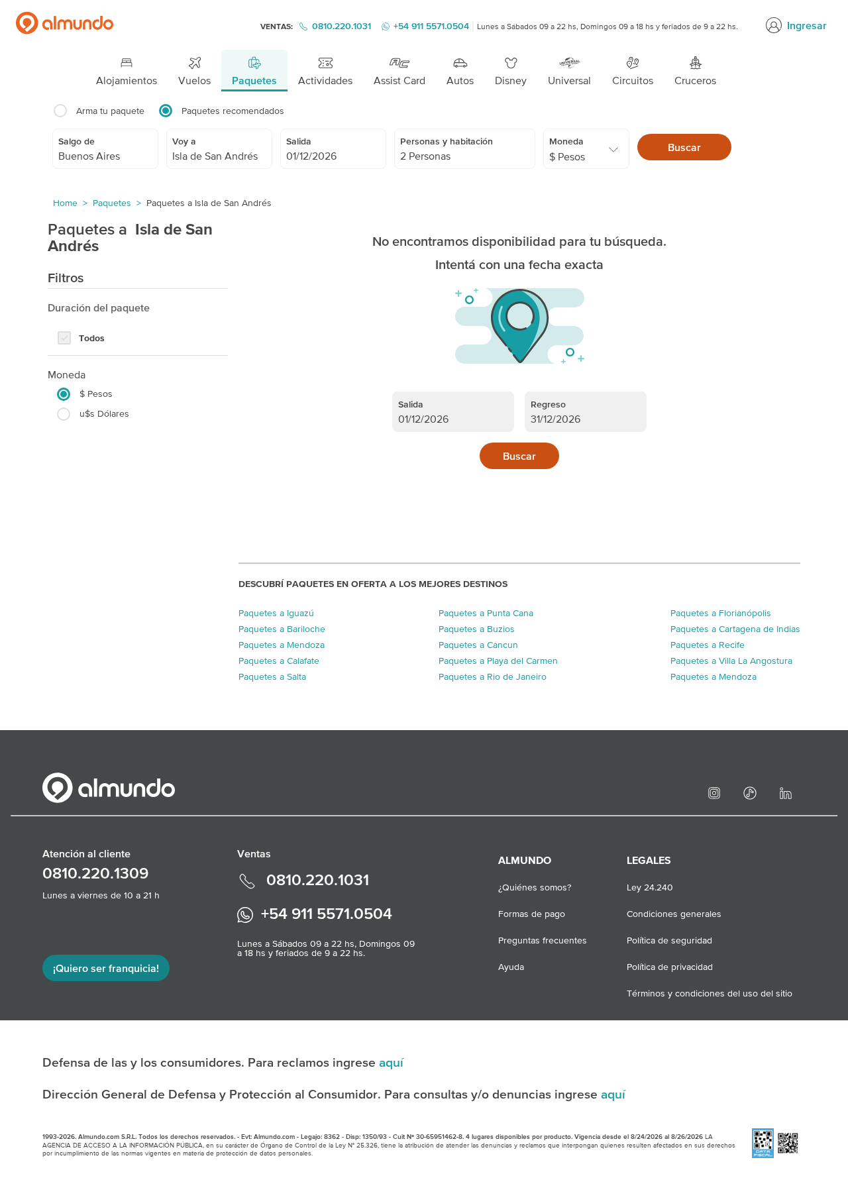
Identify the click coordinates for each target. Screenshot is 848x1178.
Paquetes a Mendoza (281, 644)
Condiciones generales (674, 913)
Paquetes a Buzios (477, 628)
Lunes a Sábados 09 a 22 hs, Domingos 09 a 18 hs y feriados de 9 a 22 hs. (607, 26)
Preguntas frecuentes (542, 940)
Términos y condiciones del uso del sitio (709, 993)
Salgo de (76, 141)
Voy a (184, 141)
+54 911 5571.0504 (324, 913)
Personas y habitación (446, 141)
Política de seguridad (669, 940)
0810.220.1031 (341, 26)
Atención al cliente (86, 853)
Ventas (254, 853)
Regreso (548, 404)
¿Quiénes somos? (534, 887)
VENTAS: (277, 26)
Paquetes (112, 202)
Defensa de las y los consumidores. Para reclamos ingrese (210, 1062)
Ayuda (511, 966)
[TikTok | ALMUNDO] (752, 792)
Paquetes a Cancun (478, 644)
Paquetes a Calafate (278, 660)
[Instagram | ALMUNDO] (716, 792)
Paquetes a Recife (707, 644)
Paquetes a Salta (272, 676)
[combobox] (105, 155)
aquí (391, 1062)
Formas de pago (531, 913)
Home (65, 202)
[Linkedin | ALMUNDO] (788, 792)
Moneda (566, 141)
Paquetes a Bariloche (281, 628)
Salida (298, 141)
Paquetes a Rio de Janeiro (493, 676)
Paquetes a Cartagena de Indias (735, 628)
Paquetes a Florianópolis (720, 613)
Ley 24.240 (650, 887)
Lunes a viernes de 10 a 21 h (101, 895)
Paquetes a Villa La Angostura (731, 660)
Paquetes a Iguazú (276, 613)
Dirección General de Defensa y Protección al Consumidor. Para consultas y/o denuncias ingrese (321, 1094)
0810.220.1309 (95, 873)
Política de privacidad (670, 966)
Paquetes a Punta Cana (486, 613)
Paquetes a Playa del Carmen (498, 660)
